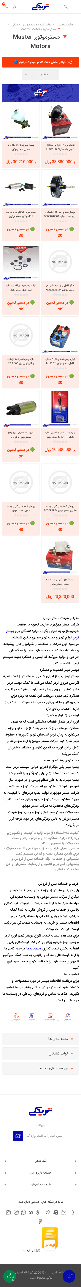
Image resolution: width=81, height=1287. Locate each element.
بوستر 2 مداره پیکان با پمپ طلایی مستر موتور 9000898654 (21, 510)
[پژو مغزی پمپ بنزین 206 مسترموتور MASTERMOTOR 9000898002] (21, 408)
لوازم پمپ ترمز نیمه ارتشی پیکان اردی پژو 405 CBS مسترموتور (21, 363)
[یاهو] (30, 1212)
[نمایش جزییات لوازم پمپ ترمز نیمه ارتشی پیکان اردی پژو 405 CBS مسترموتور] (21, 335)
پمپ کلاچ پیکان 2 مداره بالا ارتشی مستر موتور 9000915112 (60, 584)
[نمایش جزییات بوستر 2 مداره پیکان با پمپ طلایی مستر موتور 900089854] (60, 482)
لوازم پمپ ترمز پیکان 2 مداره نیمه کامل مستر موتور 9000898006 (21, 289)
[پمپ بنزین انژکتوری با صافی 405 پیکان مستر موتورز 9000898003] (21, 188)
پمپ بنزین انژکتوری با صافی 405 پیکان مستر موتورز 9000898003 (21, 216)
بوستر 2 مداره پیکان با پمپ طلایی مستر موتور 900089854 (60, 508)
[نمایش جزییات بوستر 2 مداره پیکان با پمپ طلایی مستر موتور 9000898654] (21, 482)
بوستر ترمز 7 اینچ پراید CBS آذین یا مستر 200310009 (60, 147)
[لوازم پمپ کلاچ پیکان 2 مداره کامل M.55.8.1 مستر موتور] (60, 408)
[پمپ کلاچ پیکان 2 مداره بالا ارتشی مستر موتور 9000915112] (60, 555)
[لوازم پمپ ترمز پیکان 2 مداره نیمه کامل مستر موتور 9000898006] (21, 261)
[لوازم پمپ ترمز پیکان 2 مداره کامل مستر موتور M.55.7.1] (60, 335)
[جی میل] (38, 1212)
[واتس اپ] (23, 1212)
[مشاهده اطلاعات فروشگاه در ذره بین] (31, 1251)
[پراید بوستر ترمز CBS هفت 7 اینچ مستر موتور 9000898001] (60, 188)
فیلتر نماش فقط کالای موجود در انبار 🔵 (40, 62)
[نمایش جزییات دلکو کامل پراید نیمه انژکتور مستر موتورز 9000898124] (60, 261)
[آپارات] (55, 1212)
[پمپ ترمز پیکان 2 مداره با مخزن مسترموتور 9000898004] (21, 121)
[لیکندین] (63, 1212)
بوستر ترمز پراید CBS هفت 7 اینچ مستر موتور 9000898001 (60, 214)
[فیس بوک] (73, 1212)
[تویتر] (47, 1212)
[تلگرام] (16, 1212)
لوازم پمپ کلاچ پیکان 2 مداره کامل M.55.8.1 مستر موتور (60, 435)
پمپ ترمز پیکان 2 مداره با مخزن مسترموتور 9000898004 (21, 149)
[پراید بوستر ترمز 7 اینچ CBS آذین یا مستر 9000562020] (60, 121)
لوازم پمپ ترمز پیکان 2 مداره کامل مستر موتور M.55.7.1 (60, 361)
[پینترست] (40, 1221)
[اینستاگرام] (8, 1212)
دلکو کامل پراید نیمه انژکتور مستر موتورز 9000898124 (60, 287)
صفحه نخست (65, 24)
